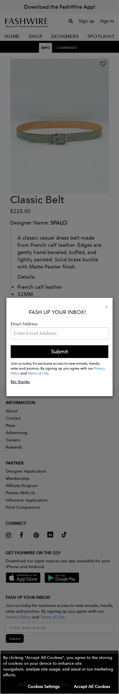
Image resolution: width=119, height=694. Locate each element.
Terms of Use (38, 373)
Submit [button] (59, 351)
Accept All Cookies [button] (92, 686)
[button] (59, 672)
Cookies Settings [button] (44, 686)
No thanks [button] (20, 381)
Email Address (24, 323)
